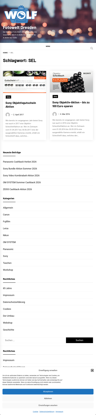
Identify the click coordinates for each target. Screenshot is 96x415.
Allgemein (8, 207)
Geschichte (8, 329)
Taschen (7, 263)
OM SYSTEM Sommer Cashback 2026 (22, 182)
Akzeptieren (48, 391)
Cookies (35, 411)
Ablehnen (48, 398)
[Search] (91, 48)
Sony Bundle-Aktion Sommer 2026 (20, 168)
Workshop (8, 270)
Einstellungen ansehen (48, 405)
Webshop (7, 322)
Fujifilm (6, 221)
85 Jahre (7, 288)
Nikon (6, 235)
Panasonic (8, 249)
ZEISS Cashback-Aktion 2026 (17, 189)
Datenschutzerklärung (47, 411)
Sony (8, 97)
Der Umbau (8, 316)
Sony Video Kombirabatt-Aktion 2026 (21, 175)
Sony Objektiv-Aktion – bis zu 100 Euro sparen (71, 104)
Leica (5, 228)
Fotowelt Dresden (19, 27)
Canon (6, 214)
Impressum (59, 411)
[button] (92, 370)
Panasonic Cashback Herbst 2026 (19, 161)
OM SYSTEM (9, 242)
